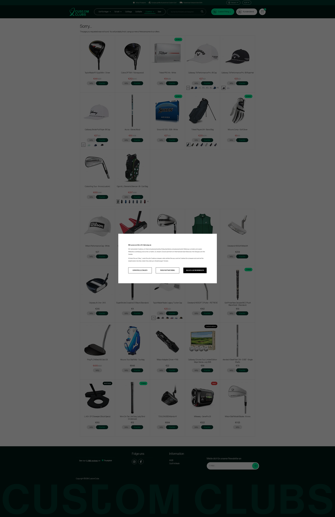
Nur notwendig (167, 270)
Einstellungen (140, 270)
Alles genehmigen (195, 270)
